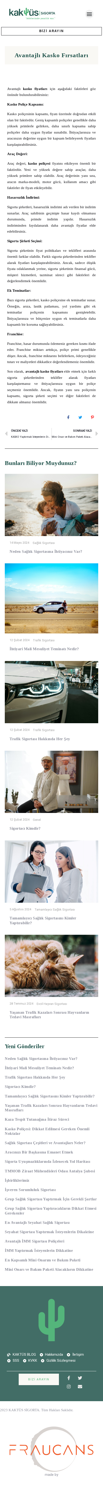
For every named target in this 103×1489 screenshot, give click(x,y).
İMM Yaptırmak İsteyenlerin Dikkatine (39, 1250)
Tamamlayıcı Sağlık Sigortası (54, 909)
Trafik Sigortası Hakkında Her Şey (40, 739)
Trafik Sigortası (44, 640)
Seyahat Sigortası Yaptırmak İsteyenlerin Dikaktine (49, 1232)
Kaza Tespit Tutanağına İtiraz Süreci (37, 1119)
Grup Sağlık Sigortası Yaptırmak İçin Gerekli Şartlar (51, 1199)
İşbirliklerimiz (17, 1180)
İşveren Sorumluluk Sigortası (30, 1190)
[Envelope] (80, 1386)
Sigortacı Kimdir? (25, 828)
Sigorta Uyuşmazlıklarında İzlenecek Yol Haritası (47, 1161)
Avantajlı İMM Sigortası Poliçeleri (34, 1241)
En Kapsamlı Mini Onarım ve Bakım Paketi (42, 1260)
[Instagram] (68, 1386)
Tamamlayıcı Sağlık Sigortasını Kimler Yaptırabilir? (50, 1096)
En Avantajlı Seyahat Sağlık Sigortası (37, 1222)
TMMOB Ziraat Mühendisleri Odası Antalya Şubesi (50, 1171)
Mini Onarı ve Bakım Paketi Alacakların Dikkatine (49, 1269)
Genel (37, 820)
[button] (89, 14)
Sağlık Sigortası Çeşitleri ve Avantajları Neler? (45, 1143)
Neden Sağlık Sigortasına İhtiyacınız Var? (46, 551)
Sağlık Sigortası (44, 542)
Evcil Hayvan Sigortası (52, 1003)
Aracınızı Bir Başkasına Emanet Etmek (39, 1152)
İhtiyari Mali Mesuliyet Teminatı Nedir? (44, 649)
